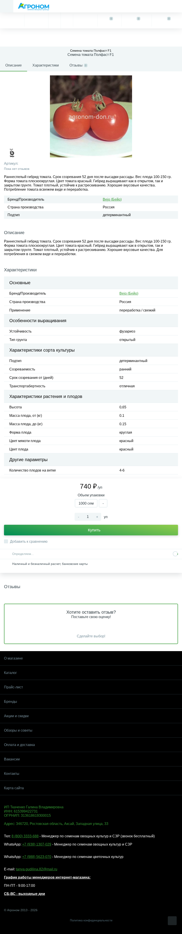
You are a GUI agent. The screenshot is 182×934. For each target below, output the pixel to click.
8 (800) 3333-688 (25, 836)
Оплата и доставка (19, 745)
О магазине (13, 658)
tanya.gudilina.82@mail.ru (36, 869)
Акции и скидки (16, 716)
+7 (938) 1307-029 (36, 844)
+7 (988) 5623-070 (36, 857)
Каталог (10, 673)
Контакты (11, 773)
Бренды (10, 701)
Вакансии (12, 759)
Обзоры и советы (18, 730)
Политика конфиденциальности (91, 920)
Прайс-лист (13, 687)
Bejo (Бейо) (112, 199)
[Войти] (85, 20)
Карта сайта (14, 788)
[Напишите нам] (67, 20)
